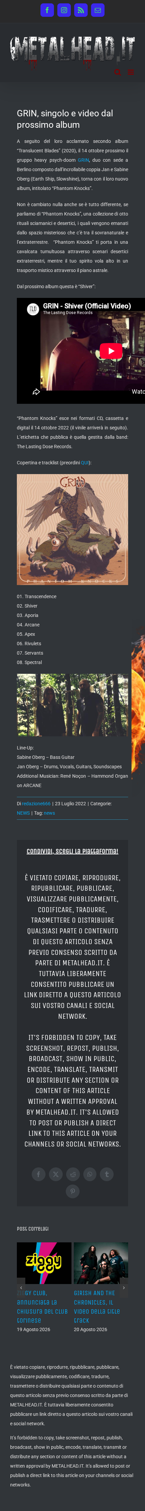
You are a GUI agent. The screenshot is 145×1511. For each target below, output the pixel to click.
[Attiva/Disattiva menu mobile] (131, 72)
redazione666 (36, 803)
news (49, 813)
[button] (21, 1306)
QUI (85, 462)
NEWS (23, 813)
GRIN (83, 160)
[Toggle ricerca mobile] (117, 72)
